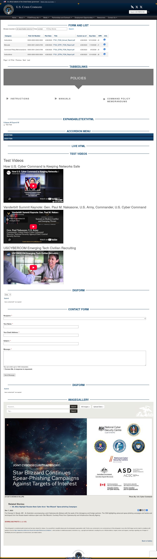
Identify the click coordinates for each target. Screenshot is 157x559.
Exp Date (92, 36)
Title (55, 36)
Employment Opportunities (84, 17)
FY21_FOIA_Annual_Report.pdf (64, 40)
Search (73, 407)
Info (105, 36)
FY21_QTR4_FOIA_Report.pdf (63, 54)
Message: (8, 349)
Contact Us (111, 17)
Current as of (82, 36)
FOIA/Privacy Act (33, 17)
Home (14, 17)
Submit (6, 298)
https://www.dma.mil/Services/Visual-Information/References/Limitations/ (33, 530)
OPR (100, 36)
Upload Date (97, 407)
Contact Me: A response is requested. (18, 369)
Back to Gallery (147, 541)
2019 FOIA (8, 135)
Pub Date (48, 36)
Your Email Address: (11, 332)
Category (8, 36)
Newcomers (101, 17)
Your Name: (8, 324)
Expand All (15, 122)
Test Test (9, 125)
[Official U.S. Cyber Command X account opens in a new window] (136, 7)
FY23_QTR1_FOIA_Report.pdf (63, 45)
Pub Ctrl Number (34, 36)
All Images (85, 407)
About (21, 17)
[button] (48, 2)
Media (45, 17)
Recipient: (8, 316)
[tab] (78, 77)
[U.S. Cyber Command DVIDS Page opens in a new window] (132, 7)
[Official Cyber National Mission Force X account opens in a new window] (141, 7)
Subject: (7, 341)
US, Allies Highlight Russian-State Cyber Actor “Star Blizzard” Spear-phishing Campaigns (44, 507)
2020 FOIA (8, 139)
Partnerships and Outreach (61, 17)
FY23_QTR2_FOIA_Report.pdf (63, 50)
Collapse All (7, 122)
